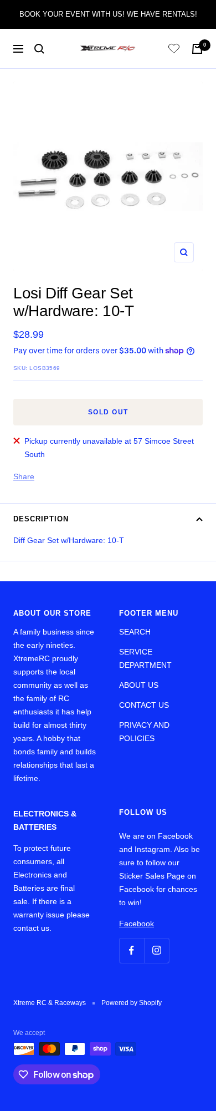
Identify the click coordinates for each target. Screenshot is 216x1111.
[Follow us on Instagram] (156, 950)
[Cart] (197, 49)
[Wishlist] (174, 50)
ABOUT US (138, 685)
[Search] (39, 49)
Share (23, 476)
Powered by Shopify (131, 1003)
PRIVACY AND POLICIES (144, 732)
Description (41, 519)
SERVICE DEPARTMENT (145, 658)
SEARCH (135, 631)
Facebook (136, 923)
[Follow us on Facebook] (131, 950)
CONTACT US (144, 705)
